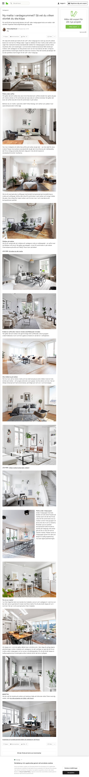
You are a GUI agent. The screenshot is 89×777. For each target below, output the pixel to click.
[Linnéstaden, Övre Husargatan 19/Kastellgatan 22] (29, 445)
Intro (54, 295)
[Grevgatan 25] (29, 221)
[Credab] (18, 534)
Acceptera (71, 772)
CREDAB (32, 511)
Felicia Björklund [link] (12, 29)
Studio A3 (52, 340)
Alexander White (51, 57)
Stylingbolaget (51, 255)
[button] (3, 3)
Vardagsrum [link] (5, 10)
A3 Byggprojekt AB (50, 157)
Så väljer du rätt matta (16, 251)
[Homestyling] (29, 311)
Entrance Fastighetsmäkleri (48, 426)
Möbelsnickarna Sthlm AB (49, 610)
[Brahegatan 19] (29, 73)
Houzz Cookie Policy (25, 771)
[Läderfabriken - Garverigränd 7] (29, 126)
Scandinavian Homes (50, 204)
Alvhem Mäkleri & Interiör (49, 472)
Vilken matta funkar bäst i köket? (19, 468)
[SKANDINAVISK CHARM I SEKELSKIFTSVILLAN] (29, 174)
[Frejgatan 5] (29, 272)
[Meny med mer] (54, 36)
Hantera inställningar (70, 768)
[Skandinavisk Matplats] (29, 674)
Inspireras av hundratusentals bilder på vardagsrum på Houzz (21, 739)
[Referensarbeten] (29, 627)
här (20, 106)
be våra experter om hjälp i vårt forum (22, 698)
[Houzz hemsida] (7, 3)
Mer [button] (8, 31)
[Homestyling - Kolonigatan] (29, 579)
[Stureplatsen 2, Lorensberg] (29, 488)
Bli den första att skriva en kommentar (29, 753)
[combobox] (19, 3)
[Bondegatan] (29, 403)
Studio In (53, 563)
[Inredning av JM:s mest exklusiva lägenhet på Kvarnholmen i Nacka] (29, 356)
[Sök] (11, 3)
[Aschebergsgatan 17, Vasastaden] (29, 719)
